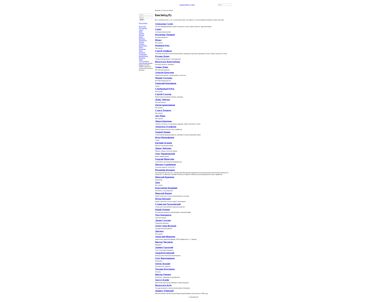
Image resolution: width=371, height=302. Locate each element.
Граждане (142, 52)
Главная (182, 5)
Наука (141, 37)
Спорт (141, 30)
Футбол (141, 42)
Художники (143, 54)
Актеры (141, 33)
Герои (141, 59)
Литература (143, 40)
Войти (187, 5)
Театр (141, 51)
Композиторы (143, 56)
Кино (141, 32)
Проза (141, 47)
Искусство (142, 26)
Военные (142, 39)
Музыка (141, 35)
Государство (143, 28)
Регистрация (143, 23)
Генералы (142, 58)
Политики (142, 49)
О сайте (192, 5)
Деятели (141, 44)
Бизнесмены (143, 45)
